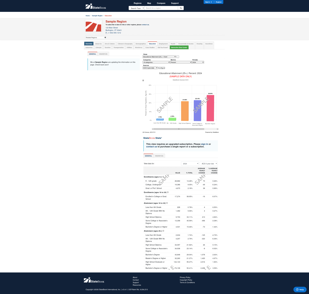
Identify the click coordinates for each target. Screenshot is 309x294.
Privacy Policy (185, 277)
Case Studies (150, 47)
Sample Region (97, 16)
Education (152, 44)
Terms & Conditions (187, 282)
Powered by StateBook (212, 132)
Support (175, 3)
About (135, 277)
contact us (145, 24)
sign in (204, 144)
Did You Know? (163, 47)
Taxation (107, 47)
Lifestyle (99, 47)
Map (149, 3)
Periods (195, 60)
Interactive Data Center (179, 47)
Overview (89, 44)
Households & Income (185, 44)
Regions (137, 3)
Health (173, 44)
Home (88, 16)
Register (219, 2)
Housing (199, 44)
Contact (136, 280)
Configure (161, 68)
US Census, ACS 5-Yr (149, 132)
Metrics (173, 60)
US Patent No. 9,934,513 (138, 289)
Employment (163, 44)
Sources (146, 65)
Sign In (207, 2)
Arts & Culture (110, 44)
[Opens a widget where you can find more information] (300, 290)
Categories (147, 60)
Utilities (129, 47)
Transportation (119, 47)
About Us (98, 44)
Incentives (209, 44)
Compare (161, 3)
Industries (89, 47)
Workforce (138, 47)
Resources (137, 285)
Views (145, 54)
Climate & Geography (125, 44)
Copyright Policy (186, 280)
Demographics (141, 44)
